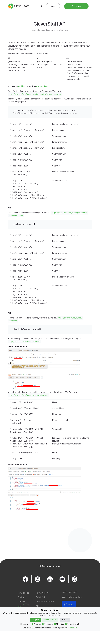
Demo (52, 6)
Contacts (22, 601)
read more (73, 628)
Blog (20, 606)
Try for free (76, 6)
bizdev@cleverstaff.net (72, 597)
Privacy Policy (42, 592)
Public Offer (41, 597)
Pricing (21, 597)
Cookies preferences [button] (45, 601)
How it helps (23, 592)
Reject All (65, 620)
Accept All (35, 620)
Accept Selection (50, 620)
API (37, 606)
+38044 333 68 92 (69, 592)
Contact (20, 546)
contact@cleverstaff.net (76, 537)
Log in (41, 6)
